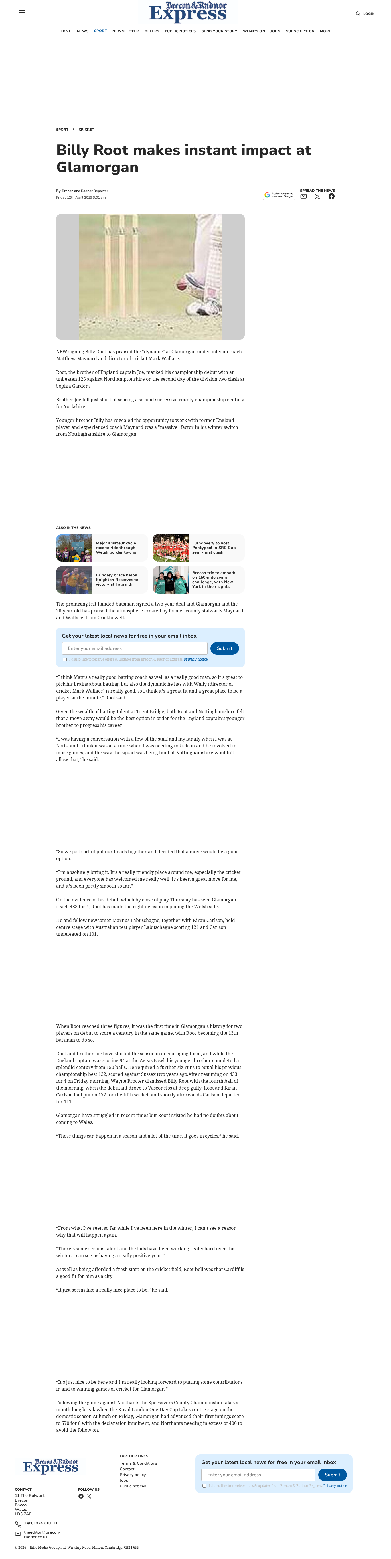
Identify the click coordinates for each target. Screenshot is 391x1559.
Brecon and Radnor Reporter (85, 191)
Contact (127, 1469)
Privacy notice (196, 659)
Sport (62, 129)
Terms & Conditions (138, 1463)
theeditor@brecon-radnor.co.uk (42, 1534)
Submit (224, 648)
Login (368, 14)
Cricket (86, 129)
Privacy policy (133, 1474)
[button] (22, 12)
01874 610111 (44, 1523)
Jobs (124, 1480)
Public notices (133, 1486)
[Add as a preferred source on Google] (279, 195)
